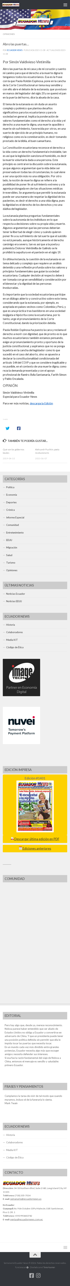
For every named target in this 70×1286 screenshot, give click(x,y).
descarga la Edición (41, 403)
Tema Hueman (49, 1267)
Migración (11, 547)
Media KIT (12, 639)
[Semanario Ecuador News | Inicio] (13, 4)
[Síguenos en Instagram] (38, 1275)
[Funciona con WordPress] (28, 1267)
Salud (9, 555)
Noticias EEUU (14, 601)
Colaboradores (14, 632)
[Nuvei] (21, 743)
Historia (10, 624)
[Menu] (65, 4)
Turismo (10, 562)
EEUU (9, 540)
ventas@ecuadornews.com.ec (26, 1219)
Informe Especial (15, 517)
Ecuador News (14, 50)
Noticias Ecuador (15, 593)
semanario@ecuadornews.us (25, 1198)
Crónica (10, 509)
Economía (11, 494)
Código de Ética (15, 647)
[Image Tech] (21, 695)
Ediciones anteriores (36, 848)
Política (10, 487)
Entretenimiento (15, 532)
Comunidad (12, 524)
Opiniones (9, 34)
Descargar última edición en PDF (36, 839)
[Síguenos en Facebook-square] (31, 1275)
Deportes (11, 502)
